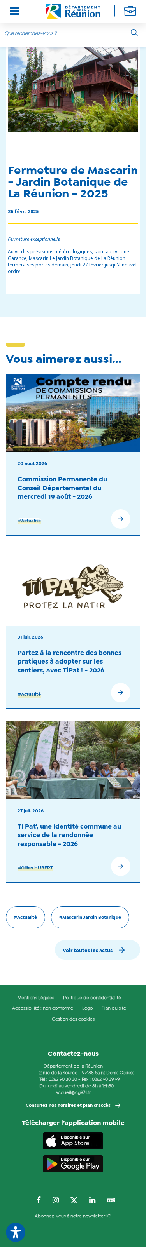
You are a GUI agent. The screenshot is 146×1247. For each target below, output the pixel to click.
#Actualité (29, 521)
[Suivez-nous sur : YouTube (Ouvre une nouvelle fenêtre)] (111, 1201)
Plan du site (114, 1008)
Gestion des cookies (73, 1019)
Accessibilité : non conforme (42, 1008)
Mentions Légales (36, 998)
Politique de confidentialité (92, 998)
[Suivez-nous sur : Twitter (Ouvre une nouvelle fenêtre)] (73, 1200)
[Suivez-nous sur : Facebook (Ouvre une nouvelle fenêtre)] (39, 1200)
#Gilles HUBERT (35, 868)
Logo (87, 1008)
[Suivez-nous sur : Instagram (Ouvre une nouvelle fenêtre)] (56, 1200)
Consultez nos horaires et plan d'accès (68, 1106)
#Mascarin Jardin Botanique (90, 918)
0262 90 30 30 (63, 1080)
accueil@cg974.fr (73, 1093)
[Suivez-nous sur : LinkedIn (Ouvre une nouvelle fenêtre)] (92, 1200)
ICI (109, 1216)
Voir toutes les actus (88, 951)
